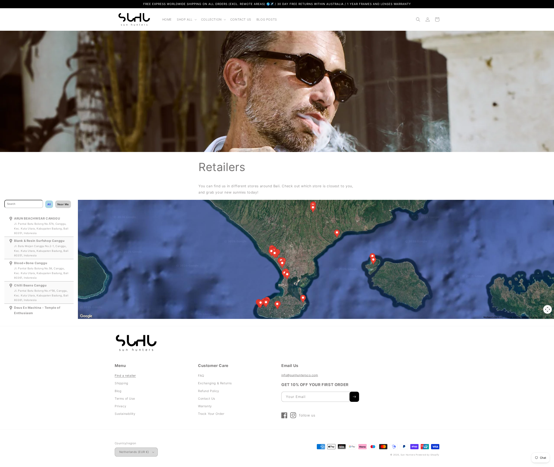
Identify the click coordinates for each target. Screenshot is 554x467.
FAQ (201, 375)
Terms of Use (125, 398)
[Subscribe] (354, 397)
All (49, 204)
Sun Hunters (408, 454)
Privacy (120, 406)
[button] (186, 19)
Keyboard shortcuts (493, 317)
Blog (118, 391)
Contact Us (206, 398)
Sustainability (125, 413)
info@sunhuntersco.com (299, 375)
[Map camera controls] (547, 309)
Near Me (63, 204)
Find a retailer (125, 375)
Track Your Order (211, 413)
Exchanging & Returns (215, 383)
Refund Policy (208, 391)
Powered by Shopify (427, 454)
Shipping (121, 383)
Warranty (205, 406)
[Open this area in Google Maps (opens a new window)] (86, 316)
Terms (549, 317)
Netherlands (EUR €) (134, 452)
